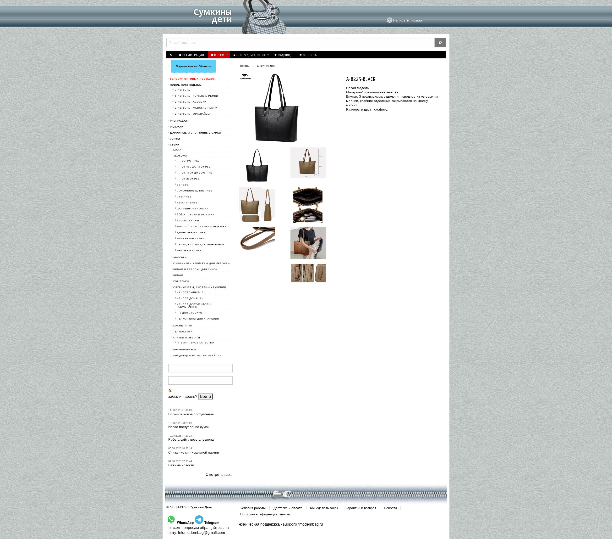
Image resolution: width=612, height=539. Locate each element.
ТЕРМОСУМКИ (182, 331)
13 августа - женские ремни (195, 107)
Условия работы (253, 507)
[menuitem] (170, 54)
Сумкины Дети (201, 507)
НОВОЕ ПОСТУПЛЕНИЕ (186, 84)
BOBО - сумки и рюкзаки (195, 214)
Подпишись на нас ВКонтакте (193, 66)
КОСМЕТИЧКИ (182, 325)
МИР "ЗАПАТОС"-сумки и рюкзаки (202, 226)
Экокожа (180, 155)
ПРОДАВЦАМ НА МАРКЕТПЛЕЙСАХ (197, 355)
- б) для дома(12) (190, 298)
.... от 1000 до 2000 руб (194, 172)
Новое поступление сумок (188, 426)
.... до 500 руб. (188, 160)
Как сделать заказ (324, 507)
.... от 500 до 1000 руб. (194, 166)
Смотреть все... (219, 474)
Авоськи (180, 257)
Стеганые (184, 196)
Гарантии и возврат (361, 507)
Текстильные (187, 202)
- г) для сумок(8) (189, 312)
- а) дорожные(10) (191, 292)
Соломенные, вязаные (195, 190)
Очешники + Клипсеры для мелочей (201, 263)
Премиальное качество (195, 342)
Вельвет (183, 184)
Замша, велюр (188, 220)
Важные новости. (181, 464)
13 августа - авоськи (189, 101)
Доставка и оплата (287, 507)
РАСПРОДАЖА (180, 120)
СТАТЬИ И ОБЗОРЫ (186, 337)
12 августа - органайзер (192, 113)
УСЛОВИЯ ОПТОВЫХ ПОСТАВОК (192, 78)
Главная (245, 66)
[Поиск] (440, 42)
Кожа (177, 149)
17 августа (181, 89)
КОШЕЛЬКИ (181, 281)
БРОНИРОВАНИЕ (185, 349)
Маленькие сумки (190, 238)
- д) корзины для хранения (198, 318)
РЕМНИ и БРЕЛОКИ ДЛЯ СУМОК (195, 269)
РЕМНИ (178, 275)
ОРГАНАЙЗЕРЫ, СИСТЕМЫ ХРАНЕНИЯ (199, 287)
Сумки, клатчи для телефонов (200, 244)
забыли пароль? (182, 396)
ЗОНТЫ (175, 138)
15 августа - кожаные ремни (195, 95)
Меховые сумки (189, 250)
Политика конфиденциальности (265, 513)
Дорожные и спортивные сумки (195, 132)
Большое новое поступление (191, 413)
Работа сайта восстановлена (191, 439)
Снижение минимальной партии (193, 452)
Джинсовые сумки (191, 232)
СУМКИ (174, 144)
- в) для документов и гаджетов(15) (194, 305)
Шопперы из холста (192, 208)
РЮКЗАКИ (176, 126)
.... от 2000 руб (188, 178)
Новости (390, 507)
